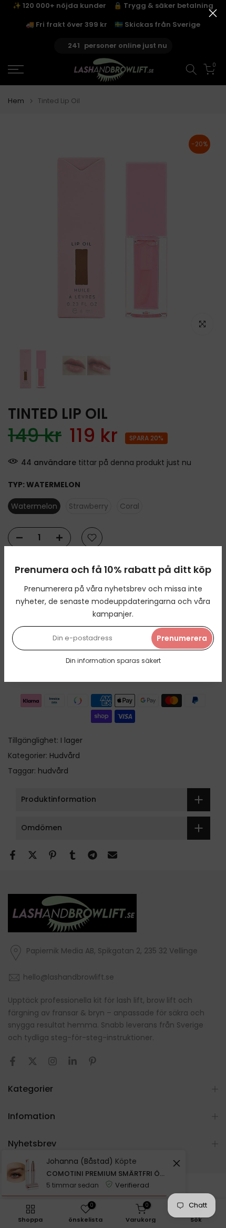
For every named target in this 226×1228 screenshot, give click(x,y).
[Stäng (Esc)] (213, 13)
